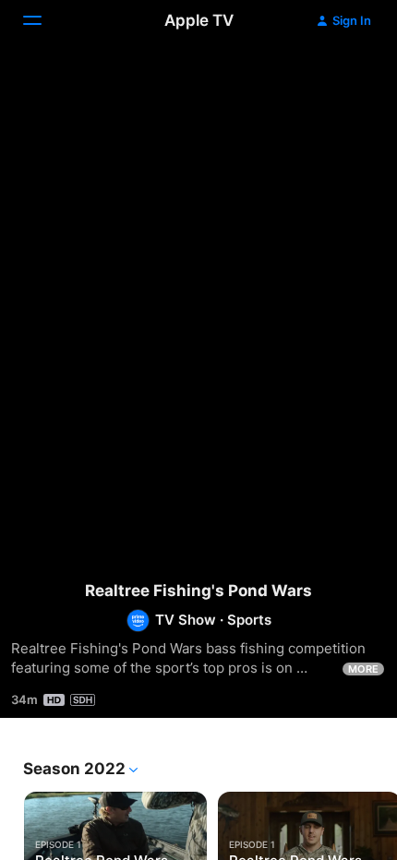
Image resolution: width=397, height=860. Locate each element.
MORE (363, 669)
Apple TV (199, 20)
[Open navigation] (43, 20)
